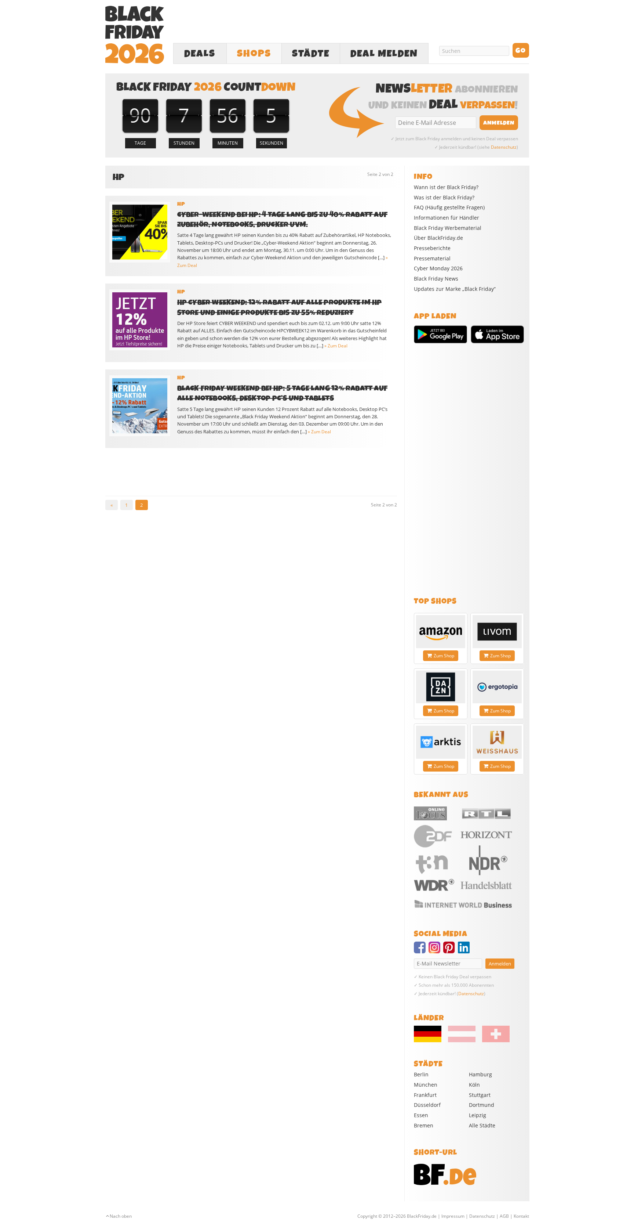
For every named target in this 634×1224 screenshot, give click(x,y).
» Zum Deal (335, 346)
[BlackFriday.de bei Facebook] (421, 950)
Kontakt (521, 1216)
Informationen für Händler (446, 217)
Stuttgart (480, 1094)
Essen (421, 1115)
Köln (474, 1084)
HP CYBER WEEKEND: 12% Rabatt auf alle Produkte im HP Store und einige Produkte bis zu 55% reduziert (279, 307)
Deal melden (384, 54)
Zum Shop (444, 656)
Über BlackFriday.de (438, 238)
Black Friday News (436, 278)
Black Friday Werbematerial (447, 228)
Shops (254, 54)
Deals (199, 54)
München (425, 1084)
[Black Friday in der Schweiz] (493, 1040)
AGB (504, 1216)
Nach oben (121, 1216)
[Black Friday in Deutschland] (430, 1040)
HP (181, 204)
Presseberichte (432, 248)
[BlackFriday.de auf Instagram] (436, 950)
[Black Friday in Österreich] (462, 1040)
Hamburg (480, 1074)
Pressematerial (432, 258)
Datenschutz (504, 147)
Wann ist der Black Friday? (446, 187)
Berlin (421, 1074)
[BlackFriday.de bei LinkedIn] (465, 950)
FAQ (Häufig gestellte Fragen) (449, 207)
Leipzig (477, 1115)
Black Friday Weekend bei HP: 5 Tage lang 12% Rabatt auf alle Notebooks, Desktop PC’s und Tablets (282, 393)
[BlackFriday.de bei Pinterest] (450, 950)
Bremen (423, 1125)
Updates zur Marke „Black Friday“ (455, 289)
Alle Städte (482, 1125)
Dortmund (481, 1104)
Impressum (452, 1216)
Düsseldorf (427, 1104)
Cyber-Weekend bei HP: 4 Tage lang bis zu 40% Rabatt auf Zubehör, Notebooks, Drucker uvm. (282, 219)
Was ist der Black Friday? (444, 197)
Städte (310, 54)
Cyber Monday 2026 (438, 268)
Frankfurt (425, 1094)
